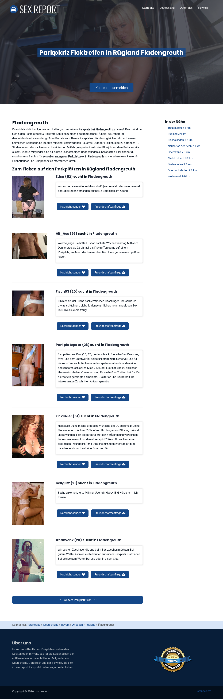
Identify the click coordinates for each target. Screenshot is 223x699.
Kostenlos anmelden (111, 88)
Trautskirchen (179, 127)
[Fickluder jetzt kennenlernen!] (28, 436)
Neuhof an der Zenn (184, 146)
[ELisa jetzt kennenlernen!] (28, 197)
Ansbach (77, 624)
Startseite (148, 7)
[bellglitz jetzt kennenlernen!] (28, 503)
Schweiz (203, 7)
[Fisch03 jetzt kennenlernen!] (28, 303)
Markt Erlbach (180, 158)
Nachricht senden (71, 206)
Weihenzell (179, 176)
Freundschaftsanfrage (108, 206)
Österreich (186, 7)
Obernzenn (179, 152)
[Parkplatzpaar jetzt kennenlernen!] (28, 365)
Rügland (177, 134)
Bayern (65, 624)
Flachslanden (180, 140)
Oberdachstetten (182, 170)
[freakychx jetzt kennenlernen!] (28, 560)
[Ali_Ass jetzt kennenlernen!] (29, 246)
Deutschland (167, 7)
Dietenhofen (179, 164)
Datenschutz (203, 691)
